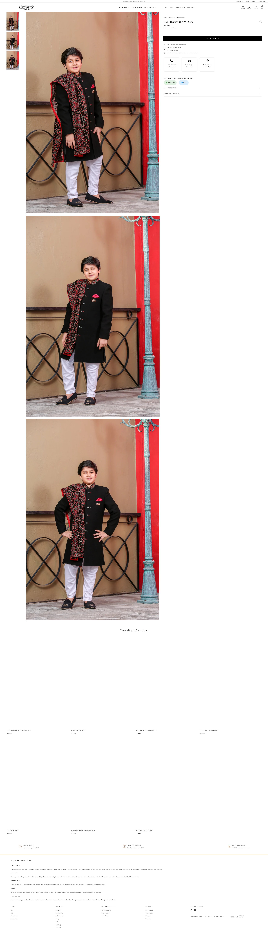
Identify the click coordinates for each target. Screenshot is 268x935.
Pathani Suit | (71, 884)
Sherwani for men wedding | (35, 877)
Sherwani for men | (107, 877)
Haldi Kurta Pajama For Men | (74, 869)
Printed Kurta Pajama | (33, 869)
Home (165, 17)
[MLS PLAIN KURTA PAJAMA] (166, 782)
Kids (171, 7)
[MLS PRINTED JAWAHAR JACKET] (166, 682)
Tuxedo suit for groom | (29, 884)
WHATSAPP (171, 82)
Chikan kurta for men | (60, 869)
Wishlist (148, 919)
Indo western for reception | (53, 900)
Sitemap (58, 925)
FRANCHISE (239, 1)
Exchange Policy (106, 910)
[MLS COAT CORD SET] (101, 682)
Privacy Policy (105, 913)
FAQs (57, 922)
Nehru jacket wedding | (42, 892)
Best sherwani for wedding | (68, 877)
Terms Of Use (105, 916)
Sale (160, 7)
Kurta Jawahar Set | (87, 869)
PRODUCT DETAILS (212, 88)
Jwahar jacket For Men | (29, 892)
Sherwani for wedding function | (52, 877)
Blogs (57, 919)
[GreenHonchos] (237, 917)
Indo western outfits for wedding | (37, 900)
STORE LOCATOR (250, 1)
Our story (58, 910)
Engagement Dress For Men (108, 900)
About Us (58, 928)
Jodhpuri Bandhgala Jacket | (74, 892)
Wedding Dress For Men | (95, 877)
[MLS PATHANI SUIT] (37, 782)
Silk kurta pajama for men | (100, 869)
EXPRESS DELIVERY (150, 7)
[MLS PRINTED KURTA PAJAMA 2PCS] (37, 682)
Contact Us (59, 913)
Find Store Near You (172, 50)
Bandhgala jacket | (88, 892)
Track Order (149, 913)
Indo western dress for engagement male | (73, 900)
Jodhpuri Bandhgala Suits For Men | (58, 884)
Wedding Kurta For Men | (46, 869)
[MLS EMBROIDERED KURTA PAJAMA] (101, 782)
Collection (14, 916)
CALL (184, 82)
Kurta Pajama (137, 7)
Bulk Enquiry (59, 916)
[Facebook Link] (191, 911)
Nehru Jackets (97, 892)
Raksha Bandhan (123, 7)
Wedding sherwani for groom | (19, 877)
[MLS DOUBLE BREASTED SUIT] (230, 682)
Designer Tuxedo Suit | (42, 884)
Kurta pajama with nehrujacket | (57, 892)
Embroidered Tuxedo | (100, 884)
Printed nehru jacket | (16, 892)
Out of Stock (212, 38)
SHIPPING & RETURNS (212, 94)
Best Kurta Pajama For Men (155, 869)
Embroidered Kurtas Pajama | (19, 869)
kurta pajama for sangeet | (140, 869)
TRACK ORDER (262, 1)
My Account (149, 910)
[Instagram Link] (195, 911)
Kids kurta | (129, 869)
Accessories (180, 7)
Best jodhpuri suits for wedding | (84, 884)
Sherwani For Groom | (82, 877)
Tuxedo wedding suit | (17, 884)
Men (166, 7)
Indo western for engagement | (19, 900)
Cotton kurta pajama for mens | (117, 869)
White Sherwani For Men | (120, 877)
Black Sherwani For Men (133, 877)
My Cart (148, 916)
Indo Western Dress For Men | (93, 900)
